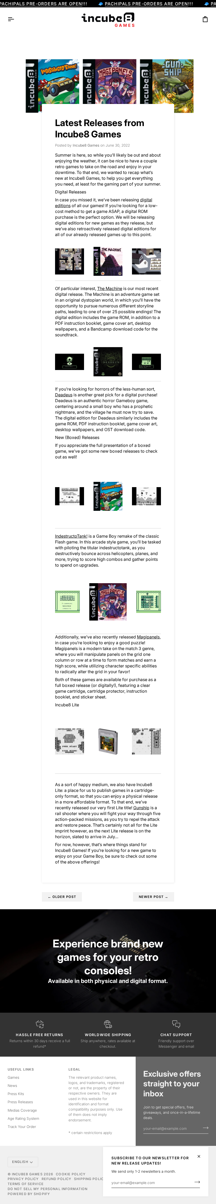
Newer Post (154, 897)
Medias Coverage (22, 1110)
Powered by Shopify (29, 1194)
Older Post (62, 897)
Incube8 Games (27, 1174)
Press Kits (16, 1094)
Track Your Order (22, 1127)
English (20, 1162)
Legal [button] (74, 1069)
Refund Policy (57, 1179)
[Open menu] (15, 19)
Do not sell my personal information (47, 1189)
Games (13, 1077)
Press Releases (20, 1102)
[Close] (201, 1156)
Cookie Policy (71, 1174)
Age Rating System (23, 1118)
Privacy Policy (23, 1179)
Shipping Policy (90, 1179)
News (12, 1085)
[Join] (195, 1182)
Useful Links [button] (21, 1069)
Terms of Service (26, 1184)
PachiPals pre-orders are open (146, 3)
